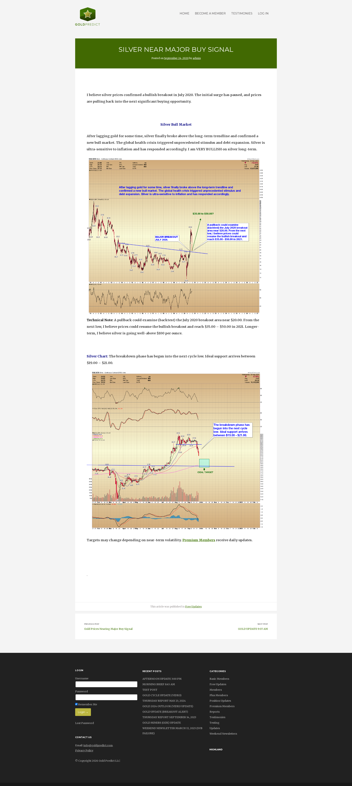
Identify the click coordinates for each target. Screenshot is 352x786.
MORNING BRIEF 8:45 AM (158, 684)
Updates (215, 728)
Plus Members (219, 695)
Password (81, 691)
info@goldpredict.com (98, 745)
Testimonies (241, 13)
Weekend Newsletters (223, 733)
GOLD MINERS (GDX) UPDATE (161, 722)
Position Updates (220, 700)
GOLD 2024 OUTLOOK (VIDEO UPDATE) (167, 706)
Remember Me (87, 704)
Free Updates (193, 606)
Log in (263, 13)
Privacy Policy (84, 750)
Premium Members (198, 540)
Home (184, 13)
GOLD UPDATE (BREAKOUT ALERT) (165, 711)
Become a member (210, 13)
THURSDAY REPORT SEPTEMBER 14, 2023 (169, 717)
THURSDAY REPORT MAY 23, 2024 (164, 700)
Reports (215, 711)
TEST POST (149, 689)
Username (81, 678)
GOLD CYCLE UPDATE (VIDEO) (162, 695)
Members (216, 689)
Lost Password (84, 723)
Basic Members (219, 678)
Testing (214, 722)
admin (197, 58)
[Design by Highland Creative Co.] (216, 749)
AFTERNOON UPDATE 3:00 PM (162, 678)
